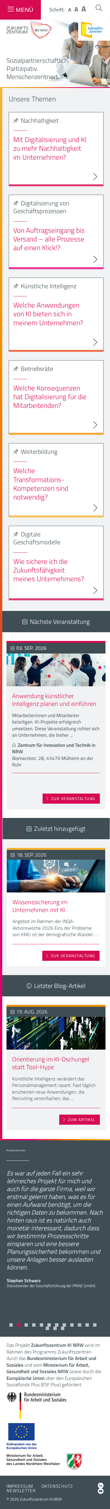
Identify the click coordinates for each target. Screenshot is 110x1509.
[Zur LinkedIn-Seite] (101, 1485)
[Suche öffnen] (99, 8)
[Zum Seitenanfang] (100, 1497)
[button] (11, 1325)
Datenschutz (57, 1486)
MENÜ (24, 9)
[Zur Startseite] (29, 37)
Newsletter (21, 1490)
